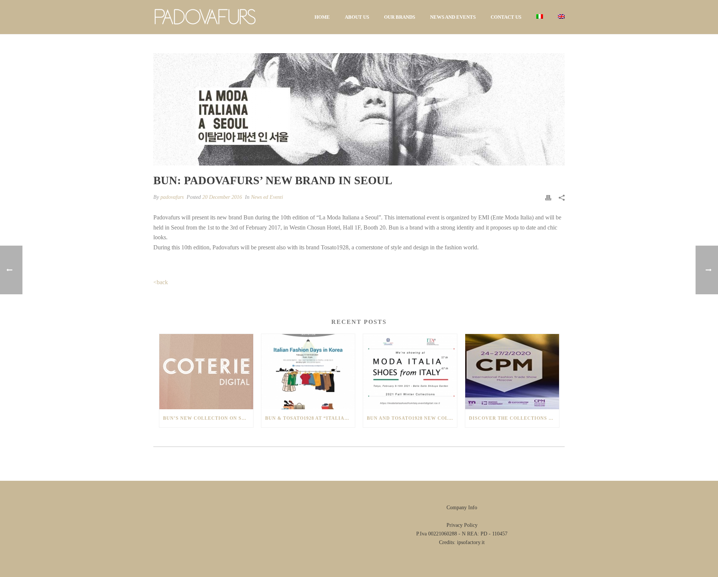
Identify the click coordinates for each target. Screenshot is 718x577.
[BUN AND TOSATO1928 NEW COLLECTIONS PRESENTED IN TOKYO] (410, 371)
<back (160, 282)
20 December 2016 (222, 197)
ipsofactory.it (471, 542)
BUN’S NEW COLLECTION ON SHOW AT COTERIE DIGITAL (208, 418)
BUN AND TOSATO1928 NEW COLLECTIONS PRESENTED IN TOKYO (412, 418)
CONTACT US (506, 17)
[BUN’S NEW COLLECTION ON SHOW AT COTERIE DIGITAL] (206, 371)
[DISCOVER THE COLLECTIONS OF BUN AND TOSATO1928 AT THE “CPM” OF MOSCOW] (512, 371)
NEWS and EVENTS (453, 17)
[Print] (548, 197)
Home (322, 17)
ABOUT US (357, 17)
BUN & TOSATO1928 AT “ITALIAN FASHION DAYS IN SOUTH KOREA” (310, 418)
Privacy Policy (462, 525)
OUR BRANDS (399, 17)
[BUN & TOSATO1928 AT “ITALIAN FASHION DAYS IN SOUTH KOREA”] (308, 371)
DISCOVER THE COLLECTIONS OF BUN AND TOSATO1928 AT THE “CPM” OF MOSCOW (514, 418)
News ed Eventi (267, 197)
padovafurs (172, 197)
